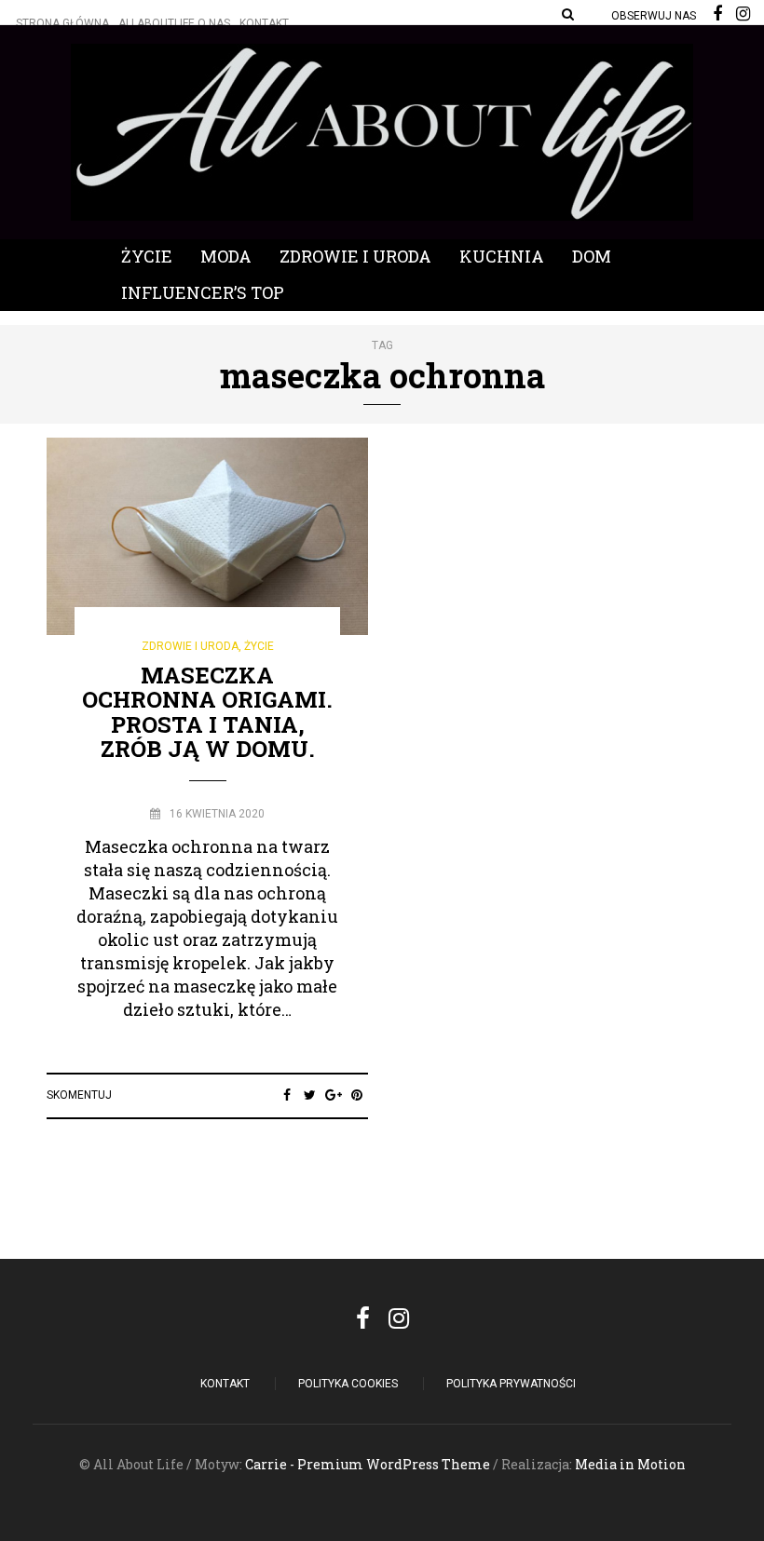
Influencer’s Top (202, 292)
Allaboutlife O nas (174, 23)
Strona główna (62, 23)
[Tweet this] (309, 1095)
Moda (226, 256)
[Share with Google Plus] (333, 1095)
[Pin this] (356, 1095)
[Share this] (286, 1095)
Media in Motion (630, 1464)
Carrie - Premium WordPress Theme (367, 1464)
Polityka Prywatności (511, 1383)
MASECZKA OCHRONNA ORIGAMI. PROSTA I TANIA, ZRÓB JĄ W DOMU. (207, 712)
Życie (146, 256)
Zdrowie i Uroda (355, 256)
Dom (591, 256)
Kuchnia (501, 256)
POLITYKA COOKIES (348, 1383)
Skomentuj (79, 1095)
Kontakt (264, 23)
